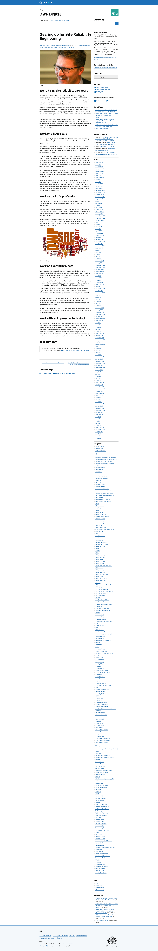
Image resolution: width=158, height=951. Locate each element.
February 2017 (99, 357)
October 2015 (99, 391)
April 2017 (98, 352)
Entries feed (98, 885)
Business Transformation (102, 489)
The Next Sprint (99, 821)
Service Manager (100, 766)
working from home (100, 873)
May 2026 (98, 164)
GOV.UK (72, 936)
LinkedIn (66, 373)
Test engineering (100, 819)
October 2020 (99, 269)
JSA (96, 687)
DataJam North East (101, 542)
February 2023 (99, 211)
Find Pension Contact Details (103, 621)
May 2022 (98, 229)
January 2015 (99, 406)
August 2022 (99, 222)
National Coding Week (101, 704)
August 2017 (99, 346)
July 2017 (98, 348)
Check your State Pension (102, 499)
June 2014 (98, 419)
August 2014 (99, 414)
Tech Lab (97, 802)
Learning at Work (100, 691)
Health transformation (101, 651)
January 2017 (99, 359)
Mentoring (98, 700)
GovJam (97, 642)
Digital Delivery (99, 559)
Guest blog (98, 644)
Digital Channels (100, 557)
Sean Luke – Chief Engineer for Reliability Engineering (55, 45)
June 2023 (98, 203)
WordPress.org (99, 890)
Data (96, 533)
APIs (96, 455)
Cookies (59, 938)
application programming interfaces (105, 457)
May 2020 (98, 280)
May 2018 (98, 327)
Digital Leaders (99, 563)
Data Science (99, 538)
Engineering (98, 606)
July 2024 (98, 179)
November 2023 (100, 192)
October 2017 (99, 342)
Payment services (100, 717)
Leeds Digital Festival (101, 694)
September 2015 (100, 393)
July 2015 (98, 397)
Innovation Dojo (100, 677)
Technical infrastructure (102, 806)
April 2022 (98, 231)
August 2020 (99, 273)
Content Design (99, 521)
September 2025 (100, 171)
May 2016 (98, 376)
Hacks (97, 647)
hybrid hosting (99, 659)
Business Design (100, 486)
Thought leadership (100, 823)
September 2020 (100, 271)
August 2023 (99, 199)
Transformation (99, 826)
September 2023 (100, 197)
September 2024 (100, 177)
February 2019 (99, 308)
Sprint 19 (98, 789)
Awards (97, 474)
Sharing (97, 776)
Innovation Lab (99, 679)
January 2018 (99, 335)
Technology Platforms (101, 813)
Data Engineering (100, 536)
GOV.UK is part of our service (108, 146)
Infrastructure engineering (47, 47)
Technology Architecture (102, 809)
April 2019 (98, 303)
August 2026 (99, 162)
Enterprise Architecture (102, 608)
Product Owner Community (103, 738)
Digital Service (99, 570)
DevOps (80, 45)
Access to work (99, 446)
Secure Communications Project (104, 757)
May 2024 (98, 182)
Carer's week (99, 497)
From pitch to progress (101, 128)
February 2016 (99, 382)
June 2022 (98, 226)
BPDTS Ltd (98, 482)
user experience (99, 845)
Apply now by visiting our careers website (75, 350)
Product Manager (100, 732)
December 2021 (100, 239)
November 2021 (100, 241)
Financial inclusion (100, 619)
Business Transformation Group (104, 491)
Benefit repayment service (102, 476)
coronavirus (98, 525)
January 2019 (99, 310)
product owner (99, 736)
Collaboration (99, 512)
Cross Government (100, 527)
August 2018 (99, 320)
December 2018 (100, 312)
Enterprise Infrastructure (102, 610)
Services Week (99, 768)
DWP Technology (100, 595)
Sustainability (99, 796)
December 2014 (100, 408)
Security (97, 759)
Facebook (58, 373)
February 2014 (99, 427)
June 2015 (98, 399)
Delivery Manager (100, 546)
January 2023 (99, 214)
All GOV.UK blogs (45, 936)
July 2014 (98, 417)
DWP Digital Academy (101, 589)
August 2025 (99, 173)
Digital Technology (100, 572)
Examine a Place (99, 617)
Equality (97, 612)
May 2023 (98, 205)
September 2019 (100, 293)
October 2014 (99, 412)
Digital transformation (101, 574)
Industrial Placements (101, 670)
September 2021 (100, 246)
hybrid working (99, 662)
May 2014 (98, 421)
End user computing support (103, 604)
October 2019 (99, 291)
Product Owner (99, 734)
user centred (99, 843)
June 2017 (98, 350)
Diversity (97, 583)
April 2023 (98, 207)
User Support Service (101, 853)
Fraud (97, 623)
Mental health (99, 698)
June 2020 (98, 278)
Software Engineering (101, 787)
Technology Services (101, 815)
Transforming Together (101, 828)
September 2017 (100, 344)
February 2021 (99, 261)
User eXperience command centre (105, 847)
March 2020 (99, 282)
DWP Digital (50, 14)
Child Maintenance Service (103, 501)
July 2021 (98, 250)
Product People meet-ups (102, 740)
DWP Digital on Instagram (103, 89)
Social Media (99, 783)
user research (99, 851)
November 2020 (100, 267)
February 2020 (99, 284)
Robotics (98, 753)
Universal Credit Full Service (103, 841)
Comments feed (99, 887)
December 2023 (100, 190)
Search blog (99, 20)
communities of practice (102, 516)
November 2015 (100, 389)
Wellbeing (98, 862)
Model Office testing (101, 702)
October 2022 (99, 220)
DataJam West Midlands (102, 544)
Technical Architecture (101, 804)
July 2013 (98, 434)
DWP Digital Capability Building (104, 591)
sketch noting (99, 781)
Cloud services (99, 506)
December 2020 (100, 265)
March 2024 (99, 184)
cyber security (99, 531)
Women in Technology (101, 866)
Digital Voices (99, 576)
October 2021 (99, 244)
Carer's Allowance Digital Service (104, 495)
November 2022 (100, 218)
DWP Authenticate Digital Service (105, 585)
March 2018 (98, 331)
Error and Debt (99, 615)
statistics (98, 791)
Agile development (100, 451)
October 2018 (99, 316)
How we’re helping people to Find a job (53, 363)
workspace (98, 875)
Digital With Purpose (101, 578)
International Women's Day (103, 685)
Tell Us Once (98, 817)
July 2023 (98, 201)
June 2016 (98, 374)
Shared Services (100, 774)
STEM (97, 794)
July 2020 (98, 276)
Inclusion (98, 666)
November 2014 (100, 410)
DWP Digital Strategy (101, 593)
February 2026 (99, 169)
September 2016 (100, 367)
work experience (100, 868)
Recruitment (99, 747)
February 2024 (99, 186)
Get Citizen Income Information (104, 634)
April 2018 (98, 329)
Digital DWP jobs (100, 561)
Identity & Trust (99, 664)
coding (97, 510)
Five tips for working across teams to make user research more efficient (78, 363)
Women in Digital (100, 864)
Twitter (97, 832)
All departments (81, 936)
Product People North (101, 742)
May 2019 (98, 301)
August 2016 (99, 370)
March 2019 (98, 305)
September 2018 (100, 318)
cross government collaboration (104, 529)
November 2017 (100, 340)
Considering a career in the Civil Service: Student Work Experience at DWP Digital (106, 115)
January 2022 (99, 237)
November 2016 (100, 363)
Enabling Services (100, 602)
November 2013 (100, 429)
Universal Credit (100, 836)
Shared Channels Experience (103, 770)
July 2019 (98, 297)
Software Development (102, 785)
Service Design (99, 762)
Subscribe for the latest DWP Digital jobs (105, 67)
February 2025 (99, 175)
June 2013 (98, 436)
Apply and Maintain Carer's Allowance (106, 459)
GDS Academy (99, 630)
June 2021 (98, 252)
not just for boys (100, 712)
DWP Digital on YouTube (102, 92)
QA (96, 744)
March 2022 (99, 233)
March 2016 (98, 380)
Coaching (98, 508)
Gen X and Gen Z (100, 632)
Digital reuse (99, 568)
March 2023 (99, 209)
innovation (98, 674)
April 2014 (98, 423)
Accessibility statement (47, 938)
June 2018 (98, 325)
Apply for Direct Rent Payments (104, 461)
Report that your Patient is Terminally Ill (106, 749)
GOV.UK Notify (99, 638)
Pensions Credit (99, 719)
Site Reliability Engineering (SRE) (64, 47)
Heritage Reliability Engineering (104, 653)
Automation (98, 472)
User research (99, 849)
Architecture (99, 469)
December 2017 (99, 338)
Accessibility (99, 448)
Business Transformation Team (104, 493)
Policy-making (99, 723)
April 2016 (98, 378)
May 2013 (98, 438)
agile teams (98, 453)
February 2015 (99, 404)
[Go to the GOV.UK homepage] (46, 2)
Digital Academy (100, 555)
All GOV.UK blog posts (60, 936)
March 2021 (98, 258)
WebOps (97, 860)
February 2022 (99, 235)
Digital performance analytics (103, 565)
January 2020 (99, 286)
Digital (97, 553)
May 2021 (98, 254)
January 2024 (99, 188)
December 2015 (99, 387)
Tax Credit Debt (99, 800)
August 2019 (99, 295)
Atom (109, 101)
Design (97, 548)
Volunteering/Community (102, 856)
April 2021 (98, 256)
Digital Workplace (100, 580)
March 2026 (99, 167)
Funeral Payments (100, 625)
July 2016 (98, 372)
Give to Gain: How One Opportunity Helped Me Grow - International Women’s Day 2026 (105, 120)
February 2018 (99, 333)
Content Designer (100, 523)
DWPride (97, 597)
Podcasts (98, 721)
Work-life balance (100, 870)
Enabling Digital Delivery (102, 600)
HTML (97, 655)
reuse (97, 751)
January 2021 (99, 263)
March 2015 (98, 402)
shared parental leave (101, 772)
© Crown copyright (112, 946)
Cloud (97, 503)
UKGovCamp (99, 834)
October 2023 (99, 194)
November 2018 (100, 314)
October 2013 (99, 431)
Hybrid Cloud (99, 657)
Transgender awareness (102, 830)
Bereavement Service (101, 478)
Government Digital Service (103, 640)
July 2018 (98, 323)
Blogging (98, 480)
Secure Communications (102, 755)
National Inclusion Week (102, 706)
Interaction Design (100, 683)
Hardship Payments (100, 649)
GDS (96, 627)
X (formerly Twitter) (47, 373)
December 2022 (100, 216)
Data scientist (99, 540)
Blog (42, 10)
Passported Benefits (101, 715)
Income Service (99, 668)
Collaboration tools (100, 514)
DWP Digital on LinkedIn (103, 87)
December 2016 (100, 361)
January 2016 (99, 385)
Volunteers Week (100, 858)
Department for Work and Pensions (60, 20)
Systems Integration (101, 798)
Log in (97, 883)
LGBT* (97, 696)
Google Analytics (100, 636)
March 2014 (98, 425)
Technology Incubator (101, 811)
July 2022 (98, 224)
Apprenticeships (100, 467)
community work (100, 518)
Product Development (101, 729)
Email (73, 373)
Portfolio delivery (100, 725)
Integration (98, 681)
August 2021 (99, 248)
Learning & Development (102, 689)
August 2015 (99, 395)
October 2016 (99, 365)
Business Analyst (100, 484)
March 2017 (98, 355)
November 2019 (100, 288)
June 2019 (98, 299)
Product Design (99, 727)
